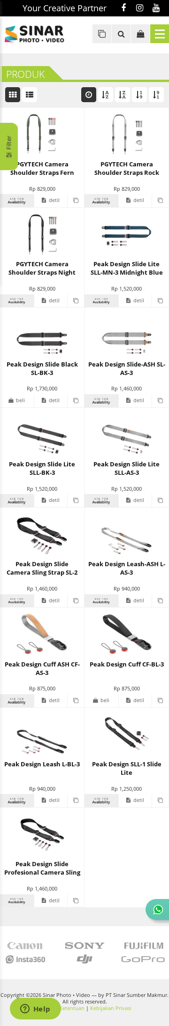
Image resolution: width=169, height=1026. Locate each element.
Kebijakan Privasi (110, 1008)
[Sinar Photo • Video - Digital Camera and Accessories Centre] (42, 34)
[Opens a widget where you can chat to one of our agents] (35, 1009)
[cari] (121, 33)
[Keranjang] (140, 33)
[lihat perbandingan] (101, 33)
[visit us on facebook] (123, 8)
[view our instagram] (139, 8)
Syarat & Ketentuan (61, 1008)
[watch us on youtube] (156, 8)
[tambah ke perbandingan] (75, 200)
